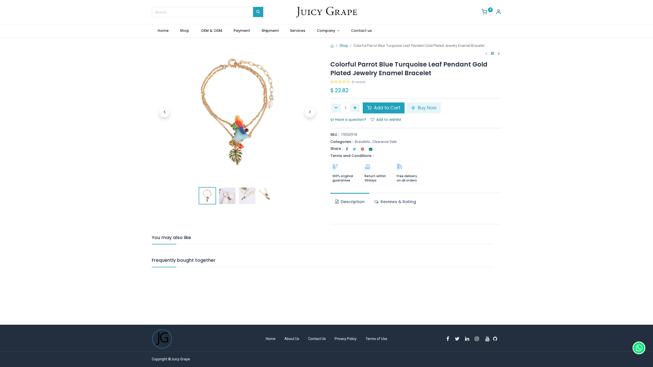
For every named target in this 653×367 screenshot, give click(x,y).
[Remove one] (336, 108)
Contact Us (317, 339)
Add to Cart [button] (386, 108)
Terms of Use (376, 339)
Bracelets (362, 142)
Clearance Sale (384, 142)
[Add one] (355, 108)
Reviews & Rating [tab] (398, 202)
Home (270, 339)
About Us (291, 339)
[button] (164, 112)
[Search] (258, 12)
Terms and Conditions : (351, 155)
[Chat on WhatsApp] (639, 348)
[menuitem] (163, 30)
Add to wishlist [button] (388, 119)
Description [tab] (352, 202)
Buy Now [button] (426, 108)
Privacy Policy (346, 339)
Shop (344, 46)
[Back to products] (492, 53)
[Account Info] (498, 12)
